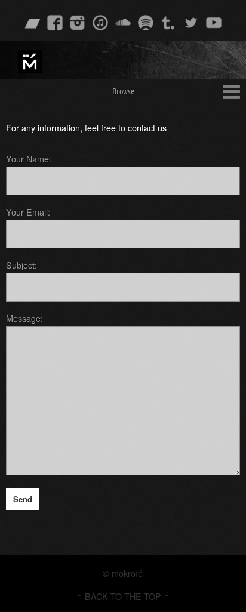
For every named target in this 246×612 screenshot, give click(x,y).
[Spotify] (145, 22)
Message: (24, 318)
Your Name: (28, 158)
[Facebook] (55, 22)
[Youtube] (213, 22)
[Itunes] (100, 22)
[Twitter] (191, 22)
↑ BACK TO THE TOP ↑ (123, 596)
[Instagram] (77, 22)
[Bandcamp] (32, 22)
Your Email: (28, 211)
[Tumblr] (168, 22)
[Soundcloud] (123, 22)
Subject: (21, 265)
